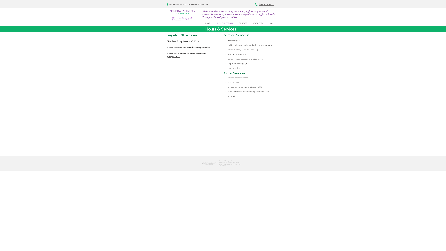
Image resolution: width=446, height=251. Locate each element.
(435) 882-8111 (173, 56)
